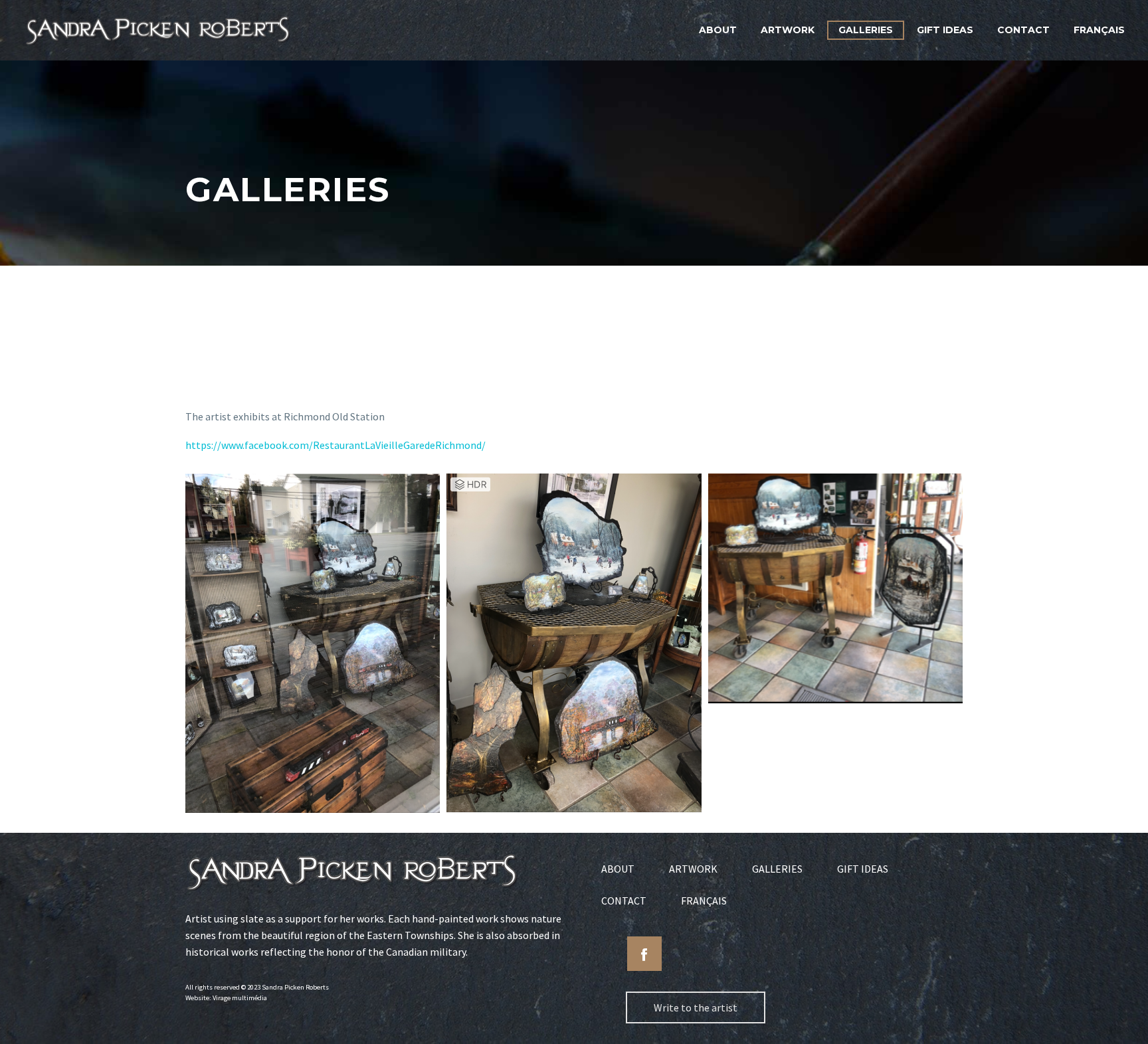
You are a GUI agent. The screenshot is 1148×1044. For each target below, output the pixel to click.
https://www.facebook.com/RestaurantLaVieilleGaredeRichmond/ (335, 445)
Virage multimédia (240, 998)
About (718, 30)
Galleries (865, 30)
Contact (1023, 30)
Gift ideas (945, 30)
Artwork (787, 30)
